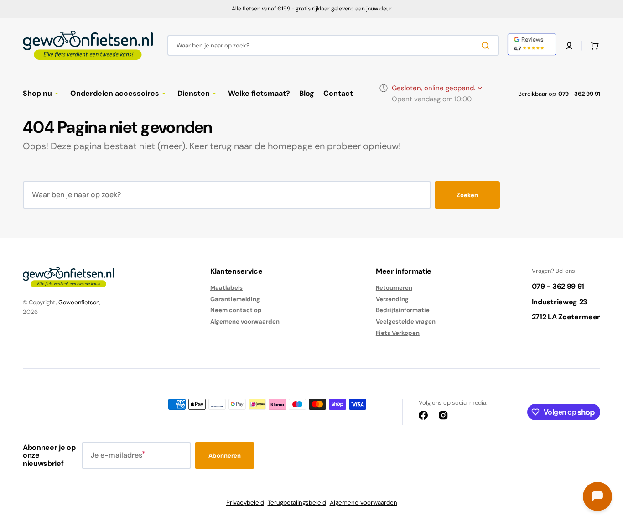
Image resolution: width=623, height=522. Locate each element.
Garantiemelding (235, 299)
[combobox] (333, 45)
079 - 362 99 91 (579, 94)
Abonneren (224, 455)
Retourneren (394, 288)
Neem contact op (236, 310)
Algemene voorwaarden (245, 321)
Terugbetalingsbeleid (297, 502)
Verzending (392, 299)
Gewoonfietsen (78, 302)
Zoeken (467, 195)
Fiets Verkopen (398, 333)
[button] (569, 46)
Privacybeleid (245, 502)
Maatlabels (226, 288)
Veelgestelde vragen (406, 321)
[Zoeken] (487, 46)
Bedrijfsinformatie (403, 310)
